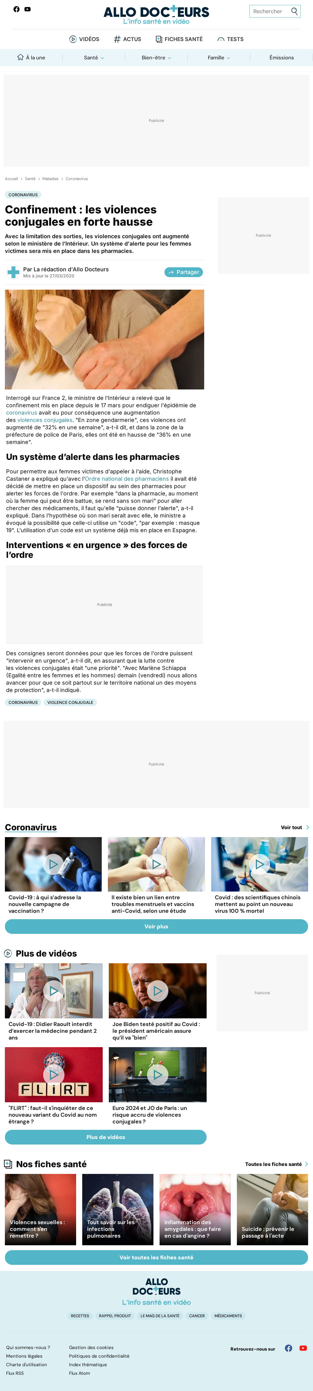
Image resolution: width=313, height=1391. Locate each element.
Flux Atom (79, 1373)
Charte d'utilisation (26, 1365)
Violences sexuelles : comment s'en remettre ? (37, 1229)
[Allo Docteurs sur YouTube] (27, 9)
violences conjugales (44, 420)
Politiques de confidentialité (99, 1356)
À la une (35, 57)
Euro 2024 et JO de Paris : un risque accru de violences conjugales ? (149, 1114)
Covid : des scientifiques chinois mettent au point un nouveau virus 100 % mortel (257, 904)
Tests (235, 39)
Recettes (80, 1315)
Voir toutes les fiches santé (156, 1257)
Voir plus (156, 926)
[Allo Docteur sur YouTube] (303, 1348)
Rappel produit (115, 1315)
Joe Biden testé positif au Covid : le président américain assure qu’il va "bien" (156, 1031)
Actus (132, 39)
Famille (216, 57)
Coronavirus (77, 178)
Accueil (11, 178)
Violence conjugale (70, 702)
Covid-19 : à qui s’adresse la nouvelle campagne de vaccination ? (45, 904)
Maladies (50, 178)
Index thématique (88, 1365)
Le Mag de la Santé (160, 1315)
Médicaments (228, 1315)
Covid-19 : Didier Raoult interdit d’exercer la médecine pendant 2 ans (53, 1031)
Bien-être (153, 57)
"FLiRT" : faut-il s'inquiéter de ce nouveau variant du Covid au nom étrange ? (53, 1114)
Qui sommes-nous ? (28, 1347)
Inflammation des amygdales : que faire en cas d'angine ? (192, 1229)
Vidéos (89, 39)
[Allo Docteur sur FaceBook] (16, 9)
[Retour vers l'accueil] (156, 14)
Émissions (282, 57)
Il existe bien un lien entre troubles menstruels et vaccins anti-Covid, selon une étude (153, 904)
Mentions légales (24, 1356)
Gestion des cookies (91, 1347)
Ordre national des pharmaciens (127, 479)
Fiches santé (184, 39)
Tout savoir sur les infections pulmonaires (110, 1229)
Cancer (197, 1315)
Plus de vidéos (46, 953)
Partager (188, 272)
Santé (91, 57)
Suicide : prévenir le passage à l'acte (268, 1232)
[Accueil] (157, 1291)
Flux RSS (15, 1373)
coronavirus (21, 412)
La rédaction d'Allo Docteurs (71, 269)
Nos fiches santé (51, 1164)
